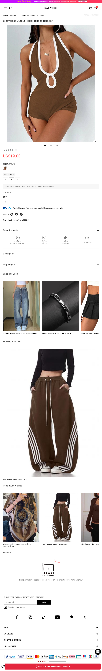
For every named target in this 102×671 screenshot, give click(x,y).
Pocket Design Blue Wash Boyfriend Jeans (20, 333)
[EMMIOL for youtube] (57, 617)
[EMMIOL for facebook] (17, 617)
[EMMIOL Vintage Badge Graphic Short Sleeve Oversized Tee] (21, 517)
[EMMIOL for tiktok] (43, 617)
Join (44, 602)
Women (13, 15)
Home (5, 15)
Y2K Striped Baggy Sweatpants (15, 479)
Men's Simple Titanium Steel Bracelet (56, 333)
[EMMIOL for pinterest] (71, 617)
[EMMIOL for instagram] (30, 617)
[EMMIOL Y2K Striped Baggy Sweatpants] (61, 517)
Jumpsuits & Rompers (26, 15)
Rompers (40, 15)
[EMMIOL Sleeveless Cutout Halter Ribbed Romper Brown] (5, 169)
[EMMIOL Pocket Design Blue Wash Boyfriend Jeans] (21, 306)
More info (59, 208)
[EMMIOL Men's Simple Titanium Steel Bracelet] (60, 306)
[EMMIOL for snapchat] (85, 617)
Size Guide (7, 192)
